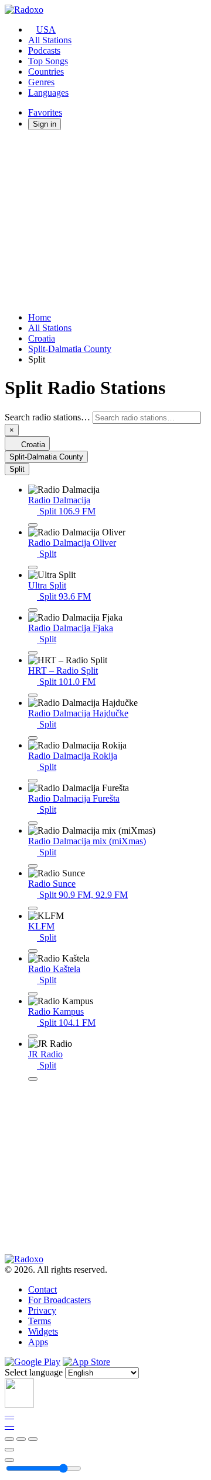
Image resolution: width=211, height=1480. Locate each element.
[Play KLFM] (33, 951)
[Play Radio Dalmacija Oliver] (33, 567)
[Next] (33, 1439)
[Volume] (9, 1460)
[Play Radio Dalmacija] (33, 525)
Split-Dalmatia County (69, 349)
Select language (34, 1372)
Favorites (45, 112)
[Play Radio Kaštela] (33, 993)
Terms (39, 1321)
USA (46, 29)
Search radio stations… (47, 417)
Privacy (42, 1310)
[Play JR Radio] (33, 1079)
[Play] (21, 1439)
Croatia (41, 338)
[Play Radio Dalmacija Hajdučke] (33, 738)
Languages (48, 92)
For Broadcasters (59, 1300)
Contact (42, 1289)
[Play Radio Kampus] (33, 1036)
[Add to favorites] (9, 1449)
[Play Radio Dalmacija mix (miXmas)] (33, 866)
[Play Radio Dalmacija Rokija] (33, 780)
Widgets (43, 1331)
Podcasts (44, 50)
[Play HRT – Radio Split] (33, 695)
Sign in (44, 124)
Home (39, 317)
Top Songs (48, 61)
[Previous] (9, 1439)
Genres (41, 82)
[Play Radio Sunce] (33, 908)
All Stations (50, 40)
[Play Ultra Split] (33, 610)
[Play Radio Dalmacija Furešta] (33, 823)
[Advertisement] (105, 221)
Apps (38, 1342)
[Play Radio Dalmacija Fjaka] (33, 652)
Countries (46, 71)
